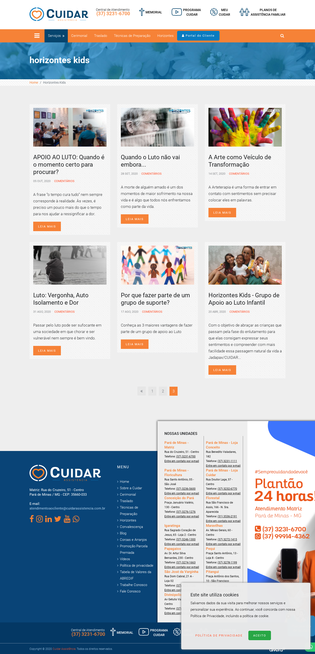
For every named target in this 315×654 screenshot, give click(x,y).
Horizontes (165, 36)
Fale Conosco (130, 591)
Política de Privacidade (219, 635)
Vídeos (125, 559)
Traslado (100, 36)
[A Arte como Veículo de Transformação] (245, 126)
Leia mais (47, 226)
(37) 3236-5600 (186, 488)
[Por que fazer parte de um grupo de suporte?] (157, 264)
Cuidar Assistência (64, 649)
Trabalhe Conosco (133, 585)
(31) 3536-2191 (227, 516)
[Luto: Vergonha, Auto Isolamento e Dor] (70, 264)
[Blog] (186, 12)
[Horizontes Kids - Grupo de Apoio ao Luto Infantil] (245, 264)
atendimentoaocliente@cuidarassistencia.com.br (67, 508)
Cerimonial (79, 36)
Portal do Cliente (199, 35)
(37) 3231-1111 (227, 461)
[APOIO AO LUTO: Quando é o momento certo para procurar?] (70, 126)
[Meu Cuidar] (220, 12)
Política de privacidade (136, 565)
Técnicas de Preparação (132, 36)
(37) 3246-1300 (186, 539)
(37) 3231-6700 (113, 13)
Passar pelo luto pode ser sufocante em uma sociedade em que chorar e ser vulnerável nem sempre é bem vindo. (67, 331)
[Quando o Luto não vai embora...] (157, 126)
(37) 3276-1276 (186, 511)
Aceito (259, 635)
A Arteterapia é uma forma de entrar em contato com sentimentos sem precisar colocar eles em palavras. (242, 193)
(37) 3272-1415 (227, 539)
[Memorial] (150, 12)
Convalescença (131, 527)
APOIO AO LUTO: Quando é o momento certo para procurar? (68, 164)
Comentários (63, 181)
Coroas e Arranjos (133, 540)
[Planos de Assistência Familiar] (262, 12)
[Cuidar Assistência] (59, 14)
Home (34, 82)
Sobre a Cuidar (131, 488)
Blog (123, 533)
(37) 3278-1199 (227, 562)
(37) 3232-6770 (227, 488)
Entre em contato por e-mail (181, 461)
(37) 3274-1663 (186, 562)
